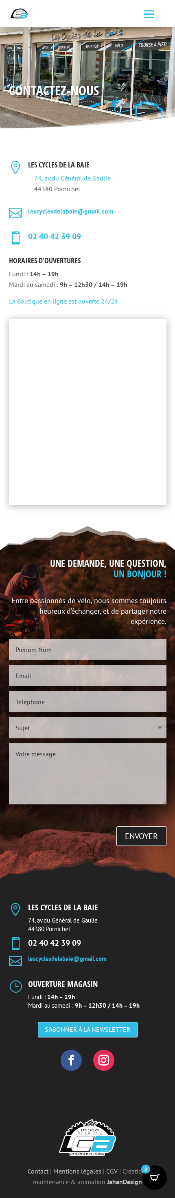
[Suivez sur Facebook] (71, 1060)
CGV (112, 1171)
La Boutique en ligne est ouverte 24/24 (64, 301)
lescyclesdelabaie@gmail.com (71, 211)
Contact (38, 1171)
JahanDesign (124, 1182)
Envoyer (141, 836)
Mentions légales (77, 1171)
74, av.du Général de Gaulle (72, 178)
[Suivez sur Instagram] (103, 1060)
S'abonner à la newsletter (88, 1029)
